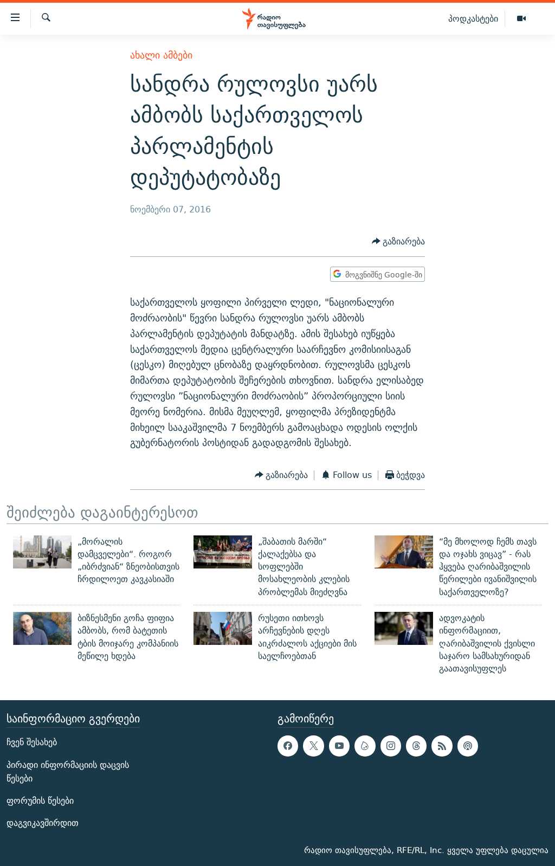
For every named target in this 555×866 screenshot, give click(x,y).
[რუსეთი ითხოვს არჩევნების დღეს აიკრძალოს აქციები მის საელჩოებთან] (222, 628)
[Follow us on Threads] (416, 745)
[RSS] (441, 745)
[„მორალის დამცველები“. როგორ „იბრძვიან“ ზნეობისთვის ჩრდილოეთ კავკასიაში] (42, 551)
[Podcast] (467, 745)
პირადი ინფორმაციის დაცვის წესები (68, 771)
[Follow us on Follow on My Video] (364, 745)
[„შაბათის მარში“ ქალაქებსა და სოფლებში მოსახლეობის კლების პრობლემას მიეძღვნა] (222, 551)
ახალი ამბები (161, 55)
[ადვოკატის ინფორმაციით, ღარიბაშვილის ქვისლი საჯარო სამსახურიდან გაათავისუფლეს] (404, 628)
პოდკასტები (473, 18)
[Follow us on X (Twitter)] (313, 745)
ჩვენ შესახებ (32, 742)
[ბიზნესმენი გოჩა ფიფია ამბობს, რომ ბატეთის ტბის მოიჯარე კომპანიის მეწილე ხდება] (42, 628)
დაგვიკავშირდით (43, 823)
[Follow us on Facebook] (288, 745)
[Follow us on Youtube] (339, 745)
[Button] (398, 242)
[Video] (521, 19)
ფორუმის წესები (40, 800)
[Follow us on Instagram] (390, 745)
